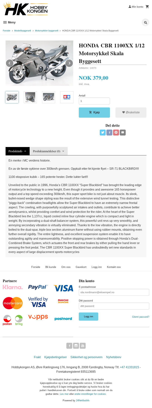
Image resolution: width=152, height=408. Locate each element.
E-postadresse (87, 286)
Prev (13, 62)
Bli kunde (50, 266)
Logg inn (97, 266)
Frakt (37, 357)
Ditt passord (86, 300)
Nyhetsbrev (113, 357)
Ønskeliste (132, 112)
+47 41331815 (129, 367)
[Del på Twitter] (103, 133)
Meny (11, 22)
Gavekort (81, 266)
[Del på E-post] (123, 133)
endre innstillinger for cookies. (91, 394)
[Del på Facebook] (109, 133)
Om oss (65, 266)
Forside (6, 30)
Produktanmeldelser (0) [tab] (46, 151)
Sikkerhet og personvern (86, 357)
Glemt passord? (140, 316)
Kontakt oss (114, 266)
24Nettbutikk (83, 400)
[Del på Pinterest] (116, 133)
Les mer (64, 394)
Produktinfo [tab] (15, 151)
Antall (82, 95)
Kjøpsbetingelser (55, 357)
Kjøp (96, 112)
